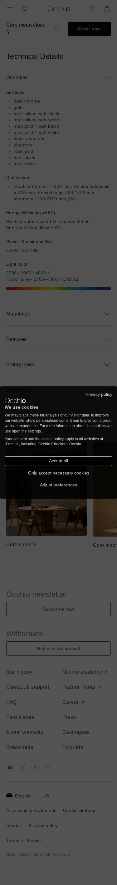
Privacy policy (98, 394)
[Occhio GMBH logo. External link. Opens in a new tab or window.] (15, 400)
